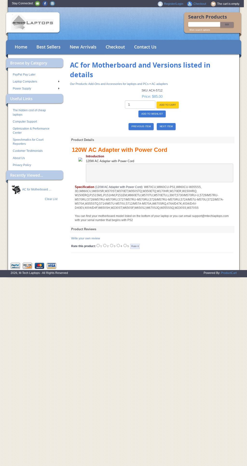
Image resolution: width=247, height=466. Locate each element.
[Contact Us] (37, 3)
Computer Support (25, 121)
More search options (200, 30)
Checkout (115, 47)
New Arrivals (83, 47)
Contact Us (145, 47)
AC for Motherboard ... (36, 189)
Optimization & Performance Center (31, 130)
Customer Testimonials (28, 151)
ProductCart (229, 273)
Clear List (51, 199)
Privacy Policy (22, 165)
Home (21, 47)
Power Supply (22, 88)
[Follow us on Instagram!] (52, 3)
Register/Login (173, 4)
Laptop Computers (25, 81)
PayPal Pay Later (24, 74)
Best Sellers (48, 47)
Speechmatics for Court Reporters (28, 142)
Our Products (78, 84)
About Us (19, 158)
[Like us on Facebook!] (45, 3)
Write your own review (85, 238)
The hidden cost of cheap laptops (29, 112)
